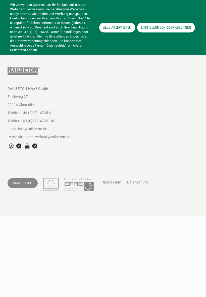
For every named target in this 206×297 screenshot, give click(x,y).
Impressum (112, 182)
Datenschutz (137, 182)
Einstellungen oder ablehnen (166, 27)
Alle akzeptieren (117, 27)
